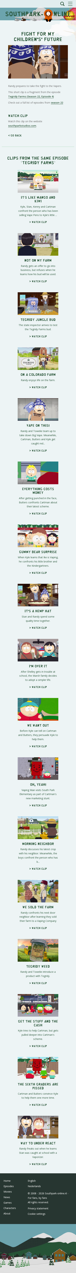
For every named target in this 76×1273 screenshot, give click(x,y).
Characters (10, 1208)
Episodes (9, 1186)
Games (8, 1202)
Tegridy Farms (38, 162)
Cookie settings (36, 1213)
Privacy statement (38, 1208)
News (7, 1197)
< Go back (15, 135)
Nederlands (34, 1186)
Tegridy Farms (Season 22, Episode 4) (31, 96)
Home (7, 1180)
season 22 (57, 102)
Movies (8, 1191)
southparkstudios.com (22, 125)
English (32, 1180)
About (7, 1213)
